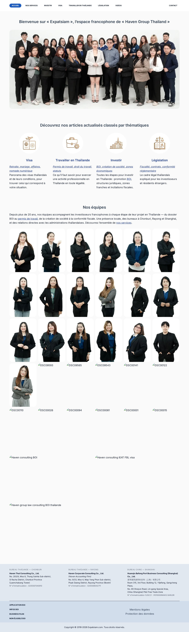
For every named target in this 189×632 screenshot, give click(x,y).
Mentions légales (140, 609)
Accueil (15, 5)
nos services (123, 222)
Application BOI (17, 605)
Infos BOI (14, 609)
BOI (129, 179)
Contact (173, 5)
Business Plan (16, 614)
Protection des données (139, 613)
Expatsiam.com (95, 627)
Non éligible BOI (17, 618)
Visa (60, 5)
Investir (48, 5)
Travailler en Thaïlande (80, 5)
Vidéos (118, 5)
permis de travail (28, 218)
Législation (103, 5)
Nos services (31, 5)
